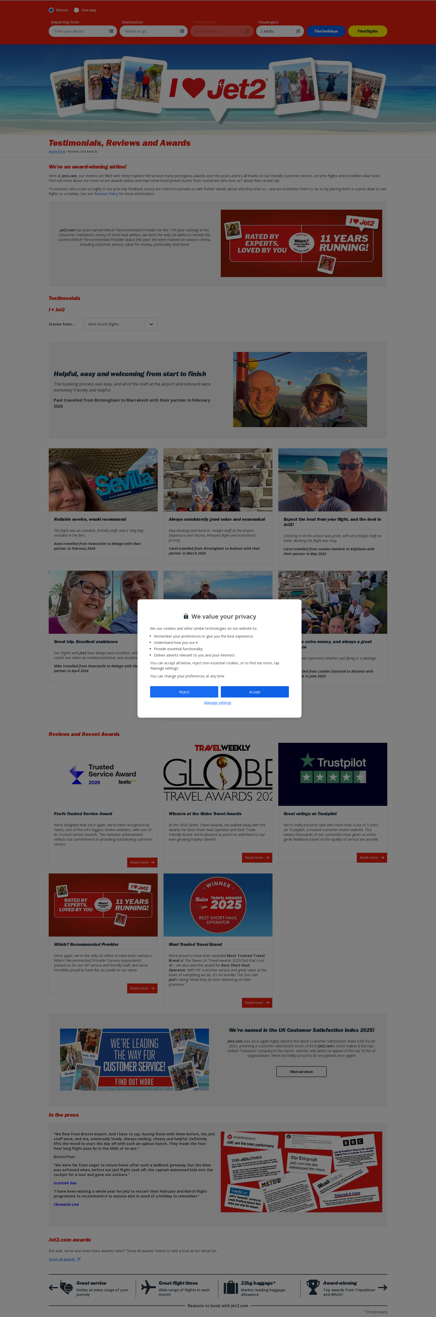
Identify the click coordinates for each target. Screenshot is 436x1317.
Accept (254, 691)
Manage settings (217, 702)
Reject (184, 691)
